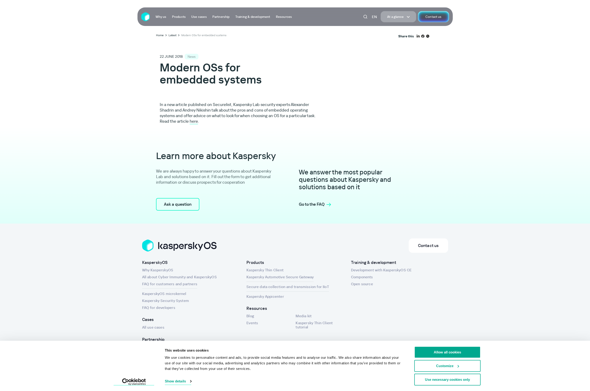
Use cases (199, 17)
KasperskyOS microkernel (164, 294)
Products (179, 17)
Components (362, 277)
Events (252, 323)
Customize (444, 366)
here (194, 121)
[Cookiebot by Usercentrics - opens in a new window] (134, 381)
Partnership (221, 17)
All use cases (153, 327)
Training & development (252, 17)
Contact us (433, 17)
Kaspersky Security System (165, 300)
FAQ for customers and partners (169, 284)
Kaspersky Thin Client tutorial (314, 325)
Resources (284, 17)
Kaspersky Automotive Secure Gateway (280, 277)
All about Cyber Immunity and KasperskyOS (179, 277)
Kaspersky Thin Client (265, 270)
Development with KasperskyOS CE (381, 270)
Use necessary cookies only (447, 379)
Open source (362, 284)
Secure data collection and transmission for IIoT (287, 287)
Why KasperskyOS (157, 270)
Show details (175, 381)
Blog (250, 316)
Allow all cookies (447, 352)
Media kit (304, 316)
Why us (161, 17)
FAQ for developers (158, 307)
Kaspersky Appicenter (265, 296)
